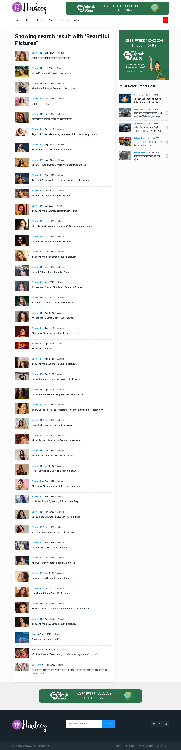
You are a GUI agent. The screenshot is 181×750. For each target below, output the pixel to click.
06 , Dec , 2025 (152, 95)
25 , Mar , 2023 (47, 405)
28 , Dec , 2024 (154, 152)
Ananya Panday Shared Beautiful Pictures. (53, 563)
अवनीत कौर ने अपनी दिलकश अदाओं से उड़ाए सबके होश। (55, 501)
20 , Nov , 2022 (47, 512)
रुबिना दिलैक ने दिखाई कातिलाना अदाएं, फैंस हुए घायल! (54, 88)
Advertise (129, 746)
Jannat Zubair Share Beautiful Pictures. (52, 272)
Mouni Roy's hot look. (42, 348)
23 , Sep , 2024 (47, 53)
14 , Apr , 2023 (47, 374)
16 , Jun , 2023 (47, 236)
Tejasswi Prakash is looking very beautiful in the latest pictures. (64, 134)
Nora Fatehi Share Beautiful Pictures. (51, 593)
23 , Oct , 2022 (47, 558)
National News (139, 138)
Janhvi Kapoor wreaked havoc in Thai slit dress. (56, 517)
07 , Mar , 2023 (47, 420)
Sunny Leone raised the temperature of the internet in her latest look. (67, 410)
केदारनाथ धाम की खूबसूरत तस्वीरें (45, 639)
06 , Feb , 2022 (48, 665)
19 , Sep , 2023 (47, 160)
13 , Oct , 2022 (47, 588)
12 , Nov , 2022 (47, 542)
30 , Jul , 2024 (47, 68)
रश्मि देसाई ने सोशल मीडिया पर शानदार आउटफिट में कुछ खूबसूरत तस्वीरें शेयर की (64, 654)
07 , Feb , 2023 (47, 451)
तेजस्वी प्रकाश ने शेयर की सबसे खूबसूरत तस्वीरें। (52, 58)
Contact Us (162, 746)
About (118, 746)
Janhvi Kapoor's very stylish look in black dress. (56, 379)
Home (17, 20)
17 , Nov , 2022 (47, 527)
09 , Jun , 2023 (47, 267)
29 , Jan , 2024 (47, 99)
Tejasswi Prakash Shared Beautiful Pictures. (54, 211)
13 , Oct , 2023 (47, 129)
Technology (138, 95)
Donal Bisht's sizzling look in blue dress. (52, 425)
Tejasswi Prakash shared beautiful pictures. (54, 257)
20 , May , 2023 (47, 282)
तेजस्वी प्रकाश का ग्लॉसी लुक (44, 104)
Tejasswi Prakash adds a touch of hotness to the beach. (60, 180)
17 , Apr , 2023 (47, 343)
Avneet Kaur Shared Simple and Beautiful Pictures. (58, 287)
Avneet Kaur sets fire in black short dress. (53, 455)
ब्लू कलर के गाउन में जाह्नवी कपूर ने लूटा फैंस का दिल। (53, 532)
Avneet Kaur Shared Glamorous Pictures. (53, 318)
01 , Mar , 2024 (47, 83)
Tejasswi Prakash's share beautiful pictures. (54, 364)
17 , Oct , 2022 (47, 573)
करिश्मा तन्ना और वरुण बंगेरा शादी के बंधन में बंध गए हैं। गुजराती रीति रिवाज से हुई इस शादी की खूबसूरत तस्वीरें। (69, 671)
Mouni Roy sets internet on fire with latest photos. (57, 440)
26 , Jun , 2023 (47, 221)
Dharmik (64, 20)
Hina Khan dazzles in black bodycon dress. (54, 302)
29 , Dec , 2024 (152, 109)
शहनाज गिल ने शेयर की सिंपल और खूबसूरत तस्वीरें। (53, 73)
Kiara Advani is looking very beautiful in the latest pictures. (62, 226)
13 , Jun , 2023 (47, 252)
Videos (52, 20)
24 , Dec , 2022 (47, 481)
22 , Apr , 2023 (47, 328)
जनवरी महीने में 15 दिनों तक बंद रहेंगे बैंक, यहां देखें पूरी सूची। (148, 143)
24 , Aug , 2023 (47, 190)
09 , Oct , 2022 (47, 604)
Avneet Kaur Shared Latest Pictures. (50, 547)
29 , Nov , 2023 (47, 114)
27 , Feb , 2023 (47, 435)
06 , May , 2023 (47, 298)
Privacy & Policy (145, 746)
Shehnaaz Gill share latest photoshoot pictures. (56, 333)
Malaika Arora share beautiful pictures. (52, 149)
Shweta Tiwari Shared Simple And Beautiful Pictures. (59, 165)
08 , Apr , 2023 (47, 389)
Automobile (138, 109)
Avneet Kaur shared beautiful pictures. (52, 195)
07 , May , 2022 (44, 634)
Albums (77, 20)
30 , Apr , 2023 (47, 313)
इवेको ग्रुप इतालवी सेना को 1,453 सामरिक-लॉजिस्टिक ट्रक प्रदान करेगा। (148, 114)
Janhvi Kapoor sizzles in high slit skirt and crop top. (58, 394)
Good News (37, 665)
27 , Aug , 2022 (47, 619)
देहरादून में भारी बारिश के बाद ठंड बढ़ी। (147, 157)
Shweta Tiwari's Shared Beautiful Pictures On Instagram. (61, 608)
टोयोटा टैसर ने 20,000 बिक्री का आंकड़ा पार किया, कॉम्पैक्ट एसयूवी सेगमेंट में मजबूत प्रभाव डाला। (147, 129)
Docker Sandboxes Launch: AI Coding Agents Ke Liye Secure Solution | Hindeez (147, 100)
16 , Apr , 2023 (47, 359)
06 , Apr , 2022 (51, 649)
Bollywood (36, 53)
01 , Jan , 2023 (47, 466)
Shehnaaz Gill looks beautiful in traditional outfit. (57, 486)
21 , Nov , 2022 (47, 496)
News (39, 20)
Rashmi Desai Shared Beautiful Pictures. (52, 578)
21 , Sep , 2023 (47, 145)
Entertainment (38, 649)
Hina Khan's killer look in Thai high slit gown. (54, 471)
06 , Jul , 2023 (47, 206)
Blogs (28, 20)
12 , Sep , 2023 (47, 175)
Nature (35, 634)
